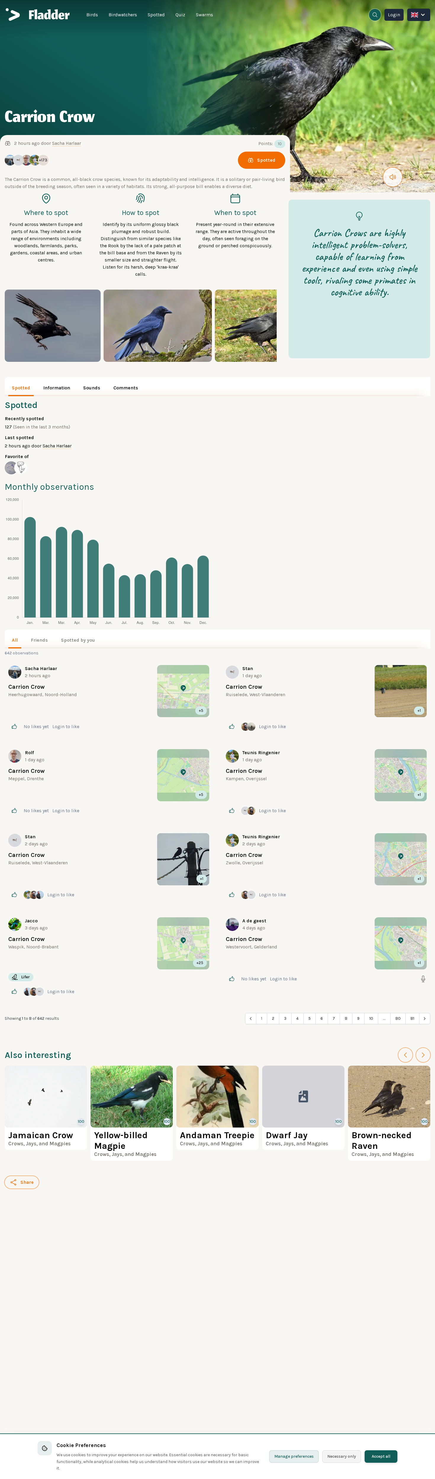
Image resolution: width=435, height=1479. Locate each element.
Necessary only (341, 1456)
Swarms (204, 14)
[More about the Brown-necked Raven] (389, 1113)
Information (56, 388)
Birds (92, 14)
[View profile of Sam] (20, 467)
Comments (125, 388)
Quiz (180, 14)
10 (371, 1018)
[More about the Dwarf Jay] (303, 1108)
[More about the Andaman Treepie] (217, 1108)
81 (412, 1018)
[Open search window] (375, 15)
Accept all (381, 1456)
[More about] (109, 698)
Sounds (91, 388)
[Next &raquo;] (424, 1018)
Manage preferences (294, 1456)
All (15, 640)
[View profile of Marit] (11, 467)
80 (398, 1018)
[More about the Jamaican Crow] (46, 1108)
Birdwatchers (123, 14)
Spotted (156, 14)
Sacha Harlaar (66, 143)
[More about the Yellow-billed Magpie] (132, 1113)
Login (394, 14)
